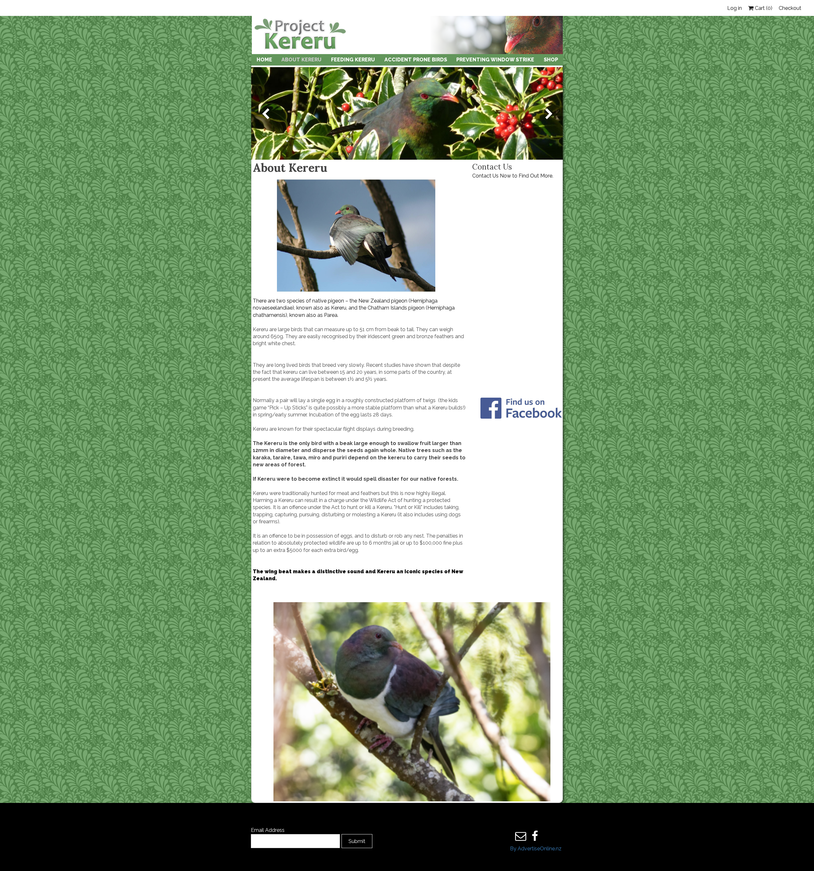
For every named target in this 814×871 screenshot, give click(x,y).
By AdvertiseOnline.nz (536, 849)
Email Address (268, 830)
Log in (734, 8)
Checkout (790, 8)
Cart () (763, 8)
